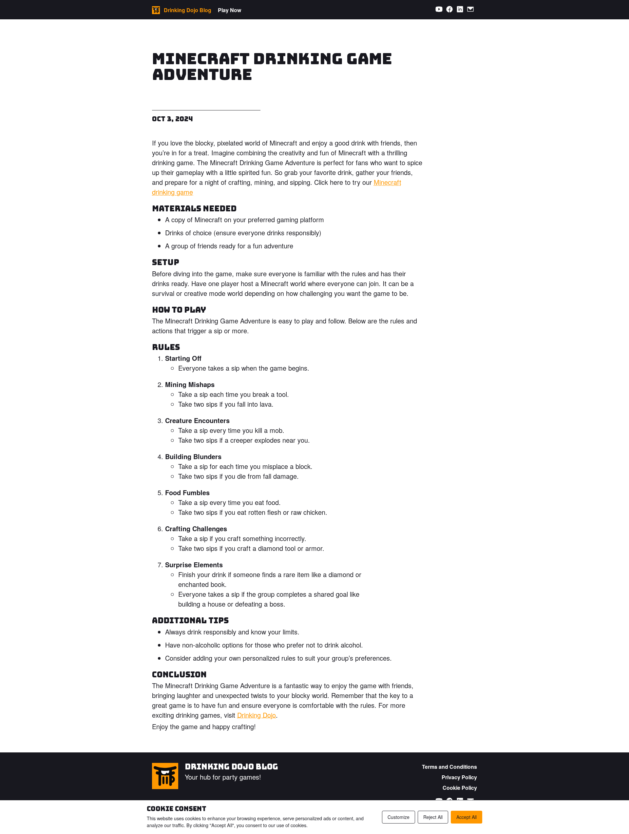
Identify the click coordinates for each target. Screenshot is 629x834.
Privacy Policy (459, 777)
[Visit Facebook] (449, 9)
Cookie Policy (460, 787)
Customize (399, 817)
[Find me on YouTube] (439, 9)
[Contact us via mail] (470, 9)
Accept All (466, 817)
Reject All (433, 817)
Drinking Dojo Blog (231, 767)
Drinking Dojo (256, 715)
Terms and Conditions (449, 766)
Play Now (229, 10)
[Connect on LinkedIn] (460, 9)
